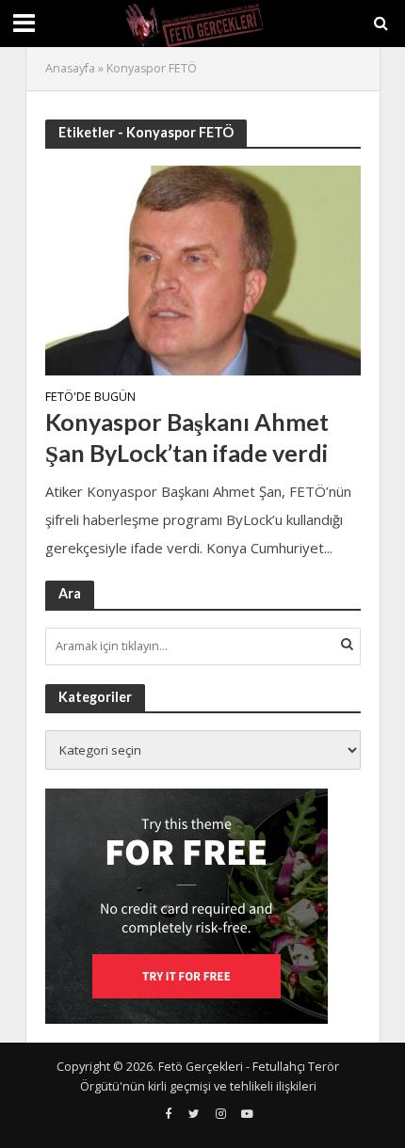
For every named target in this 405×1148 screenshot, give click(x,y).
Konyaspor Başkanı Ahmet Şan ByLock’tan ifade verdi (187, 436)
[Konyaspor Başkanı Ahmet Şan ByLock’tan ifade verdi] (203, 268)
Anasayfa (70, 68)
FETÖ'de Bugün (90, 398)
